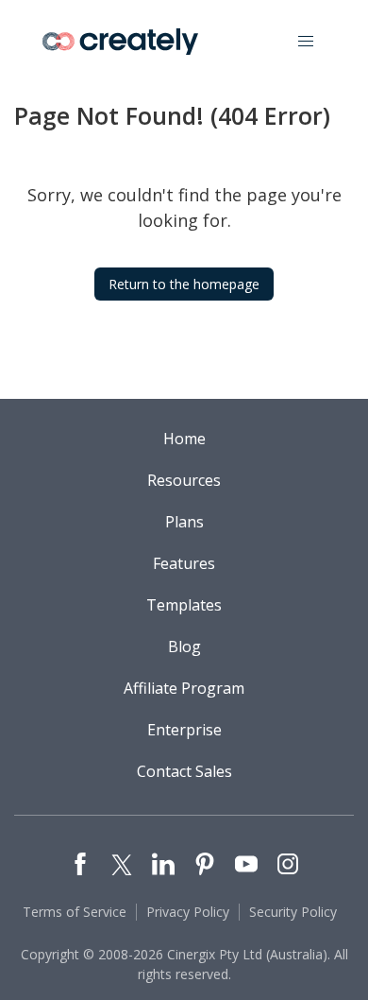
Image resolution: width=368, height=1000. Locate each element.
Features (184, 563)
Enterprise (184, 729)
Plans (184, 521)
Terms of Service (74, 912)
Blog (184, 646)
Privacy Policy (187, 912)
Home (184, 438)
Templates (184, 605)
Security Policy (293, 912)
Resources (184, 480)
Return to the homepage (184, 284)
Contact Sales (184, 771)
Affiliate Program (184, 688)
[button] (306, 41)
